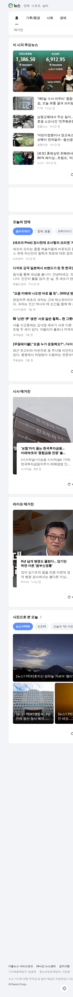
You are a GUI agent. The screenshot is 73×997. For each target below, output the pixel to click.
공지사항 (64, 966)
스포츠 (35, 6)
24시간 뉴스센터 (46, 966)
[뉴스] (17, 5)
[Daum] (11, 5)
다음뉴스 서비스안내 (20, 966)
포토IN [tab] (41, 626)
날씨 (45, 6)
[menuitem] (17, 18)
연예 (27, 6)
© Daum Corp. (17, 984)
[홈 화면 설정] (64, 988)
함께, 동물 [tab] (43, 231)
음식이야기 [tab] (23, 231)
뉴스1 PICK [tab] (23, 626)
